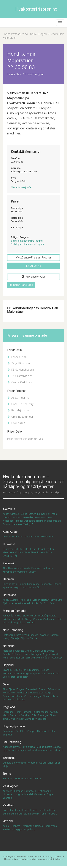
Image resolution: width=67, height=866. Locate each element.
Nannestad (41, 517)
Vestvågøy (56, 657)
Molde (21, 619)
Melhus (40, 747)
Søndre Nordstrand (13, 696)
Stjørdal (25, 638)
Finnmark (9, 563)
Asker (6, 513)
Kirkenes (7, 571)
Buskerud (9, 544)
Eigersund (8, 712)
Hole (25, 549)
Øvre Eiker (8, 556)
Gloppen (31, 731)
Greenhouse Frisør (22, 416)
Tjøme (43, 813)
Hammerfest (14, 568)
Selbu (31, 750)
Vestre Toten (9, 676)
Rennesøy (15, 715)
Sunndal (37, 619)
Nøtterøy (51, 810)
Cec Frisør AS (19, 423)
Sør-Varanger (20, 571)
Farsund (18, 791)
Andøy (28, 650)
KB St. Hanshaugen (22, 369)
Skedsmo (52, 520)
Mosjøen (46, 654)
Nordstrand (23, 692)
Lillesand (28, 536)
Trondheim (48, 750)
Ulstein (58, 619)
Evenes (50, 650)
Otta (19, 673)
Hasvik (26, 568)
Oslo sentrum (37, 692)
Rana (6, 657)
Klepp (6, 715)
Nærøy (6, 638)
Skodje (28, 619)
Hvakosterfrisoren (36, 9)
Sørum (6, 524)
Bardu (36, 650)
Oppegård (29, 520)
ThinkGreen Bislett (21, 376)
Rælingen (41, 520)
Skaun (38, 750)
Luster (51, 731)
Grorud (42, 689)
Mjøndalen (8, 552)
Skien (57, 762)
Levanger (44, 635)
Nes (50, 517)
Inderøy (34, 635)
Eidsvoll (41, 513)
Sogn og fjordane (14, 726)
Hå (33, 712)
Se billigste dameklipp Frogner (27, 244)
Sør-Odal (7, 587)
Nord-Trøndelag (13, 630)
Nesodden (8, 520)
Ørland (59, 750)
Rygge (19, 829)
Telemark (9, 758)
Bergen (36, 599)
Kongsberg (43, 549)
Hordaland (9, 595)
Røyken (41, 552)
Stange (57, 584)
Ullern (55, 696)
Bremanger (9, 731)
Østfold (8, 821)
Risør (37, 536)
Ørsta (22, 622)
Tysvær (20, 718)
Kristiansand (44, 791)
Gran (23, 670)
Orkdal (16, 750)
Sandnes (26, 715)
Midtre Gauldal (53, 747)
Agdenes (7, 747)
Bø (13, 762)
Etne (60, 599)
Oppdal (7, 750)
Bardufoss (8, 778)
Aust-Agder (10, 532)
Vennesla (7, 797)
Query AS (29, 857)
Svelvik (35, 813)
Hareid (52, 615)
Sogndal (7, 734)
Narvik (55, 654)
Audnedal (8, 791)
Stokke (27, 813)
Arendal (7, 536)
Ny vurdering (33, 265)
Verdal (33, 638)
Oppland (8, 665)
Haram (33, 615)
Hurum (32, 549)
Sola (34, 715)
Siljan (51, 762)
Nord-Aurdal (9, 673)
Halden (39, 826)
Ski (59, 520)
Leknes (26, 654)
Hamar (22, 584)
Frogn (54, 513)
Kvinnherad (24, 603)
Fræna (18, 615)
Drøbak (7, 517)
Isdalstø (12, 603)
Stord (46, 603)
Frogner (42, 34)
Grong (25, 635)
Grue (14, 584)
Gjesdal (27, 712)
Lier (52, 549)
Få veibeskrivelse (35, 276)
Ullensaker (16, 524)
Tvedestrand (47, 536)
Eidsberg (15, 826)
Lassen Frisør (19, 357)
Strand (53, 715)
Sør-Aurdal (53, 673)
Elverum (7, 584)
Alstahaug (8, 650)
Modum (19, 552)
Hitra (24, 747)
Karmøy (54, 712)
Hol (20, 549)
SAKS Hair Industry (22, 404)
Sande (6, 813)
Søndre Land (39, 673)
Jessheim (17, 517)
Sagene (49, 692)
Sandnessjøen (17, 657)
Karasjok (36, 568)
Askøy (6, 599)
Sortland (30, 657)
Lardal (34, 810)
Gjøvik (16, 670)
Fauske (7, 654)
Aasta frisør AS (20, 397)
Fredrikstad (27, 826)
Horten (25, 810)
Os (40, 603)
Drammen (8, 549)
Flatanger (8, 635)
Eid (17, 731)
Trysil (23, 587)
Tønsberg (52, 813)
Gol (16, 549)
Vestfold (8, 805)
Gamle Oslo (32, 689)
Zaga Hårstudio (20, 363)
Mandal (28, 794)
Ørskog (14, 622)
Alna (5, 689)
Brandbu (7, 670)
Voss (53, 603)
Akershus (9, 509)
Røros (24, 750)
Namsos (54, 635)
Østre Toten (22, 676)
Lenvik (28, 778)
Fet (48, 513)
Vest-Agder (10, 786)
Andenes (19, 650)
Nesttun (45, 599)
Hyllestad (42, 731)
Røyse (49, 552)
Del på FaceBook (23, 284)
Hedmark (9, 579)
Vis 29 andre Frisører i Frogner (33, 257)
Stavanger (43, 715)
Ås (33, 524)
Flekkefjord (30, 791)
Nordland (9, 646)
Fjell (5, 603)
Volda (6, 622)
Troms (7, 773)
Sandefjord (17, 813)
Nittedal (19, 520)
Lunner (45, 670)
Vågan (46, 657)
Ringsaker (47, 584)
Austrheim (26, 599)
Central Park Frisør (22, 382)
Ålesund (30, 622)
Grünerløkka (53, 689)
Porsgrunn (32, 762)
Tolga (16, 587)
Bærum (32, 513)
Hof (4, 810)
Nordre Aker (9, 692)
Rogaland (9, 707)
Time (5, 718)
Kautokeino (47, 568)
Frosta (17, 635)
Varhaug (29, 718)
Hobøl (47, 826)
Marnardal (40, 794)
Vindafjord (41, 718)
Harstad (19, 778)
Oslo (33, 34)
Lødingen (36, 654)
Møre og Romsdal (14, 611)
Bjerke (12, 689)
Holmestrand (14, 810)
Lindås (34, 603)
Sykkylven (48, 619)
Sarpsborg (29, 829)
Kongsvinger (33, 584)
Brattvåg (43, 615)
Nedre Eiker (30, 552)
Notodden (21, 762)
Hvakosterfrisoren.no (15, 34)
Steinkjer (15, 638)
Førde (23, 731)
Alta (5, 568)
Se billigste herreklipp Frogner (27, 240)
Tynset (30, 587)
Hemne (16, 747)
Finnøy (18, 712)
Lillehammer (33, 670)
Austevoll (15, 599)
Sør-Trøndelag (12, 742)
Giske (25, 615)
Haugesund (42, 712)
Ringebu (27, 673)
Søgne (50, 794)
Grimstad (17, 536)
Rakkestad (9, 829)
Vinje (5, 766)
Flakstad (16, 654)
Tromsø (37, 778)
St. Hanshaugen (33, 696)
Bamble (7, 762)
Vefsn (39, 657)
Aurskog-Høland (18, 513)
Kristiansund (10, 619)
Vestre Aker (9, 699)
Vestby (27, 524)
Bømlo (53, 599)
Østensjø (20, 699)
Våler (38, 587)
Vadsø (32, 571)
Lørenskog (28, 517)
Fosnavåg (8, 615)
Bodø (43, 650)
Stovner (46, 696)
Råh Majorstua (20, 410)
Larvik (42, 810)
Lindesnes (8, 794)
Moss (54, 826)
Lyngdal (19, 794)
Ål (16, 556)
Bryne (12, 718)
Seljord (43, 762)
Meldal (31, 747)
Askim (6, 826)
